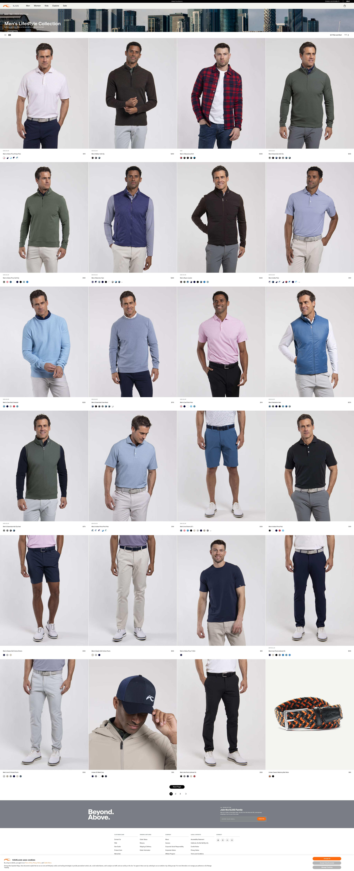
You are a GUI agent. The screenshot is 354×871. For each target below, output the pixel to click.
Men (28, 5)
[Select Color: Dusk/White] (270, 282)
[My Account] (341, 6)
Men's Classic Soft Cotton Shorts (12, 651)
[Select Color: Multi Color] (270, 776)
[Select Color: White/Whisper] (4, 158)
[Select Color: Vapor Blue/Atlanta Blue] (276, 158)
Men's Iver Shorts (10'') (186, 527)
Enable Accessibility (332, 1)
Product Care (118, 850)
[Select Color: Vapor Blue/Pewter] (99, 282)
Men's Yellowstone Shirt (187, 154)
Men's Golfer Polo (274, 278)
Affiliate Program (170, 854)
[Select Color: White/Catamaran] (102, 530)
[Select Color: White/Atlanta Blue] (7, 158)
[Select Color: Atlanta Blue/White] (14, 158)
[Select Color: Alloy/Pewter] (112, 282)
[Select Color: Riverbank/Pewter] (290, 406)
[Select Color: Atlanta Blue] (17, 282)
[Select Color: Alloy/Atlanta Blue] (191, 282)
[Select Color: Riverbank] (24, 282)
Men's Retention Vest (98, 278)
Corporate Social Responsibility (174, 846)
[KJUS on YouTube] (227, 840)
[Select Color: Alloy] (11, 406)
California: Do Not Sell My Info (199, 843)
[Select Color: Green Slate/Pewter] (270, 158)
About (167, 839)
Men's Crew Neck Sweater (10, 402)
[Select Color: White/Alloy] (112, 406)
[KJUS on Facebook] (218, 840)
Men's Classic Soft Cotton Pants (101, 651)
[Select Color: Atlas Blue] (17, 406)
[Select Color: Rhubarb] (14, 406)
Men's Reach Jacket (186, 278)
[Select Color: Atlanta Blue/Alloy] (96, 282)
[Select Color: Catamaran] (27, 282)
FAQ (115, 843)
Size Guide (117, 846)
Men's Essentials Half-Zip (276, 154)
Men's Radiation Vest (275, 402)
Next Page (177, 786)
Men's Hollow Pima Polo (276, 527)
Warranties (117, 854)
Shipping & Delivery (145, 846)
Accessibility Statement (197, 839)
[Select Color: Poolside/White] (296, 282)
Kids (46, 5)
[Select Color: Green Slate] (4, 282)
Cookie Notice (47, 863)
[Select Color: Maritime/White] (93, 530)
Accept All (327, 858)
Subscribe (262, 819)
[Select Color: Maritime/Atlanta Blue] (273, 282)
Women (37, 5)
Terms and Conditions (197, 854)
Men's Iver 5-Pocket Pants (10, 772)
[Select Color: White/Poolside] (11, 158)
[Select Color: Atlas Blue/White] (17, 158)
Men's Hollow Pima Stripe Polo (12, 154)
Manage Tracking (326, 867)
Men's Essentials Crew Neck (100, 402)
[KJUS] (11, 6)
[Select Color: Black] (21, 282)
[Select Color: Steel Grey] (208, 530)
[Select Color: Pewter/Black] (191, 158)
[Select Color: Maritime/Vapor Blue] (188, 282)
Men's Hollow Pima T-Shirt (187, 651)
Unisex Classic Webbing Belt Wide (279, 772)
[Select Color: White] (14, 282)
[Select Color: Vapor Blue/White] (280, 282)
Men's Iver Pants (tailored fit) (277, 651)
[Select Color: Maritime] (11, 282)
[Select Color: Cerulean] (290, 655)
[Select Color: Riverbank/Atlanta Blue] (99, 158)
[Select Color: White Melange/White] (109, 282)
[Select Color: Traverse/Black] (194, 158)
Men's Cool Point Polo (186, 402)
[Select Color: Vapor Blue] (4, 406)
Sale (65, 5)
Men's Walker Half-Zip (98, 154)
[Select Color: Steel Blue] (21, 776)
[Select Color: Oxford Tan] (204, 530)
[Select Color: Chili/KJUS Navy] (181, 158)
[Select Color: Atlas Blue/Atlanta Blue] (286, 158)
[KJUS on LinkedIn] (232, 840)
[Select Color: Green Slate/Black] (184, 158)
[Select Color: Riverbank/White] (106, 530)
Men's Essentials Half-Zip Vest (12, 527)
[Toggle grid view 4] (9, 35)
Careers (167, 843)
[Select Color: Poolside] (191, 406)
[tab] (345, 6)
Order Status (143, 839)
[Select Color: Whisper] (7, 282)
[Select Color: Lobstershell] (194, 776)
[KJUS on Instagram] (222, 840)
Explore (55, 5)
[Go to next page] (349, 35)
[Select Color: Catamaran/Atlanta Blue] (286, 406)
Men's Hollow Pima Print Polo (100, 527)
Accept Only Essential (327, 863)
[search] (337, 6)
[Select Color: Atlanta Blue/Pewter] (96, 158)
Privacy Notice (37, 863)
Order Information (145, 850)
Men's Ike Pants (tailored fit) (188, 772)
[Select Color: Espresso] (181, 282)
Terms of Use (28, 863)
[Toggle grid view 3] (5, 35)
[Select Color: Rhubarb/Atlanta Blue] (286, 282)
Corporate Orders (170, 850)
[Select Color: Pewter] (283, 158)
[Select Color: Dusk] (93, 282)
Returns (142, 843)
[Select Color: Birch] (194, 530)
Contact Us (117, 839)
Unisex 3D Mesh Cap (98, 772)
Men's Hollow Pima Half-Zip (11, 278)
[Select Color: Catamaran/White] (290, 282)
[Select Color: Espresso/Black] (93, 158)
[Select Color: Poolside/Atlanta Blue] (116, 282)
